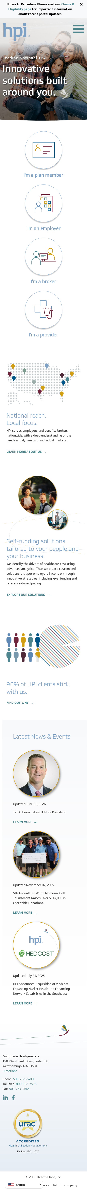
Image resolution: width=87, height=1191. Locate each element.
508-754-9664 (19, 1088)
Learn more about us (24, 451)
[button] (24, 1184)
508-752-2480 (23, 1079)
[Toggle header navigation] (78, 29)
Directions (9, 1071)
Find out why (17, 702)
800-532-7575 (26, 1084)
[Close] (81, 4)
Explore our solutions (26, 594)
